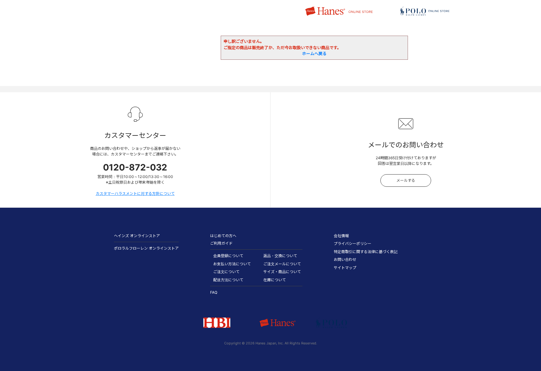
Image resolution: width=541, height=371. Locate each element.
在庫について (274, 279)
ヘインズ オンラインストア (137, 235)
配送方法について (228, 279)
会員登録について (228, 255)
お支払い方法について (232, 264)
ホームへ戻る (314, 53)
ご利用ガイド (221, 243)
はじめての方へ (223, 235)
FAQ (213, 292)
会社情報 (341, 235)
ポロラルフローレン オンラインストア (146, 248)
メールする (405, 180)
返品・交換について (280, 255)
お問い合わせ (345, 259)
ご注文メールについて (282, 264)
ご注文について (226, 271)
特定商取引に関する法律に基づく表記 (366, 251)
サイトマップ (345, 267)
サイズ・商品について (282, 271)
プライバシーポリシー (352, 243)
